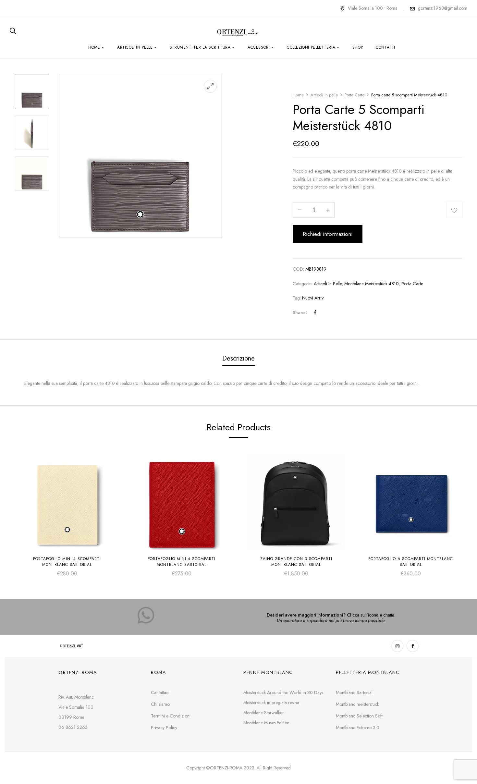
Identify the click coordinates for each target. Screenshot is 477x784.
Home (298, 95)
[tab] (238, 359)
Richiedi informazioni (327, 234)
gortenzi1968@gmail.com (442, 8)
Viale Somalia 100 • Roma (373, 8)
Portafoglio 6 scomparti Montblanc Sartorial (410, 562)
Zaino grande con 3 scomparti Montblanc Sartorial (296, 562)
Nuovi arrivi (313, 298)
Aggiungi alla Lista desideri (454, 210)
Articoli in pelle (324, 95)
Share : (300, 312)
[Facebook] (315, 312)
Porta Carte (354, 95)
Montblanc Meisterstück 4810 (371, 283)
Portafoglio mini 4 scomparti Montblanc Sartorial (67, 562)
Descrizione (238, 358)
